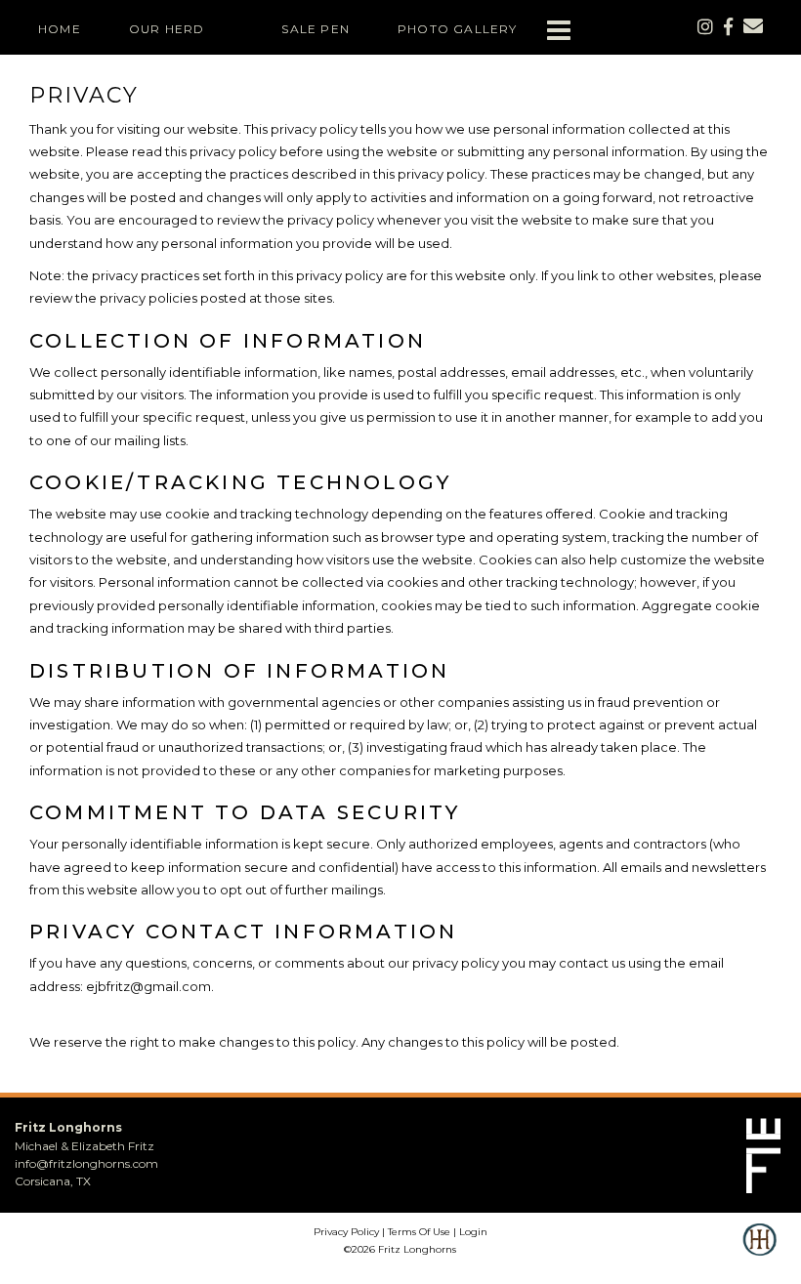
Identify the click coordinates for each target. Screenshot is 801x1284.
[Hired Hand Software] (759, 1252)
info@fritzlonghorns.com (86, 1163)
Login (473, 1231)
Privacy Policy (346, 1231)
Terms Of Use (419, 1231)
